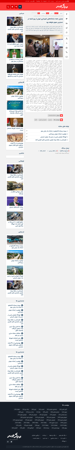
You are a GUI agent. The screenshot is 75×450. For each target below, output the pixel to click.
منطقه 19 (45, 425)
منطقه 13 (63, 425)
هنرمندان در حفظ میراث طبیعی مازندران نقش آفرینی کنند (50, 140)
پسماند (46, 428)
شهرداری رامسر (51, 417)
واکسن (18, 425)
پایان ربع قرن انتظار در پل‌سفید (17, 193)
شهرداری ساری (39, 417)
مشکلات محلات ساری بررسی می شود (16, 334)
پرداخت (44, 435)
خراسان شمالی (55, 412)
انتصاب (41, 409)
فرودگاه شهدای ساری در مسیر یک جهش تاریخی (53, 137)
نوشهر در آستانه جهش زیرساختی (57, 134)
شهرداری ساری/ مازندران (27, 417)
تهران (64, 412)
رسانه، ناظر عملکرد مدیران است (16, 208)
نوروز (37, 425)
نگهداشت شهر (28, 425)
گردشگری (30, 428)
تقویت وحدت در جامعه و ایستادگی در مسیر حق (16, 60)
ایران (34, 409)
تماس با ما (63, 438)
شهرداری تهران (42, 120)
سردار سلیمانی (63, 415)
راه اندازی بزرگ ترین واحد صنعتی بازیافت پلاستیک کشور (16, 113)
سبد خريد (45, 438)
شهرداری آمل (43, 415)
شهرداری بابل (33, 415)
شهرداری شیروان (62, 420)
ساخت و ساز (30, 412)
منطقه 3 (35, 422)
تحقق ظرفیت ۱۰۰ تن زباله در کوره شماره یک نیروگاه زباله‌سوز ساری (15, 224)
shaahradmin (52, 115)
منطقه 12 (18, 422)
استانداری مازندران (52, 409)
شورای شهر (28, 420)
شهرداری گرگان (39, 420)
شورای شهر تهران (17, 420)
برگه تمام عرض (62, 435)
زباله (38, 412)
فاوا (36, 120)
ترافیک (17, 409)
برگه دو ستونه (52, 435)
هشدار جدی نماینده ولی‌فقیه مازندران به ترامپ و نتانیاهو (15, 75)
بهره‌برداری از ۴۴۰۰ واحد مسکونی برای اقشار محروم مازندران (16, 145)
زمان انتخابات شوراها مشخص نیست (15, 129)
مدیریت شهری (53, 422)
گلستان (14, 428)
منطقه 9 (27, 422)
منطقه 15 (54, 425)
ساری (21, 412)
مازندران (64, 422)
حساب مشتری (54, 438)
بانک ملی (26, 409)
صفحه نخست (36, 438)
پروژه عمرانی (55, 428)
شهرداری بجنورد (22, 415)
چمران (50, 120)
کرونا (38, 428)
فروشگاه (63, 441)
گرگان (22, 428)
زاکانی (45, 412)
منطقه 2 (44, 422)
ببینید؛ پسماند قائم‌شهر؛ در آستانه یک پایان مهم (53, 131)
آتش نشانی (63, 409)
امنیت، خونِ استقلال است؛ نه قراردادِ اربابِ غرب (15, 45)
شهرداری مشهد (51, 420)
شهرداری (53, 415)
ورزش (64, 428)
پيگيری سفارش (35, 435)
